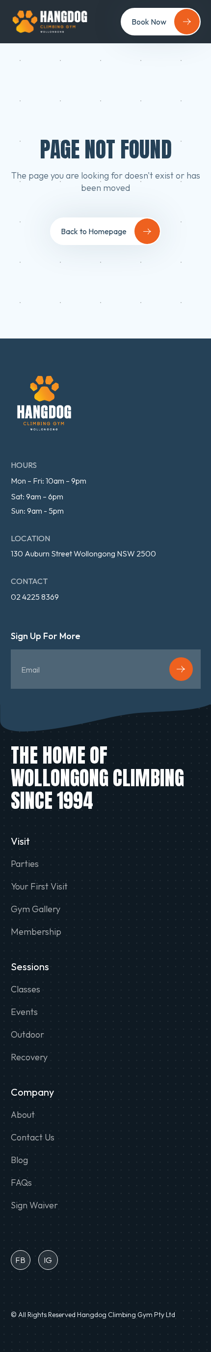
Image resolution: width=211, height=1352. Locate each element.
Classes (25, 989)
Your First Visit (39, 886)
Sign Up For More (45, 636)
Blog (19, 1160)
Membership (36, 931)
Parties (25, 864)
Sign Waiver (34, 1205)
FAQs (21, 1182)
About (23, 1114)
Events (24, 1012)
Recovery (29, 1057)
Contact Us (32, 1137)
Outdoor (27, 1034)
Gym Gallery (35, 909)
